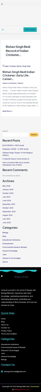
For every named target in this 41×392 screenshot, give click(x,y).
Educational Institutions (11, 240)
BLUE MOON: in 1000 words (13, 145)
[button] (2, 29)
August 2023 (7, 215)
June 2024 (6, 201)
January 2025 (7, 189)
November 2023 (8, 204)
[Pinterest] (17, 378)
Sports (20, 83)
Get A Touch (30, 30)
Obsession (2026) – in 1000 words (15, 149)
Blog (4, 236)
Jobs (4, 254)
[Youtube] (15, 378)
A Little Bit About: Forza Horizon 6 (15, 159)
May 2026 (6, 186)
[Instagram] (9, 378)
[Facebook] (7, 378)
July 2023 (6, 219)
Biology (5, 233)
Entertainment (7, 244)
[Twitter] (12, 378)
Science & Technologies (11, 258)
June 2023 (6, 223)
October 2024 (7, 193)
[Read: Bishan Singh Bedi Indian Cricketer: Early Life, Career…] (16, 66)
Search (5, 131)
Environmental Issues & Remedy (14, 247)
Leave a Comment (9, 83)
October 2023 (7, 208)
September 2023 (9, 212)
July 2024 (6, 197)
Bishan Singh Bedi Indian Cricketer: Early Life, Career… (18, 75)
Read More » (7, 111)
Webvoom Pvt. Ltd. (22, 389)
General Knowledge (9, 251)
